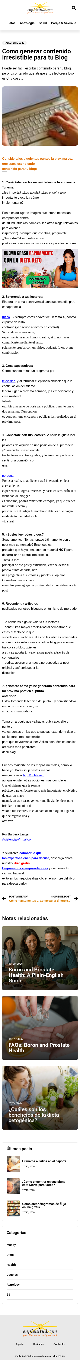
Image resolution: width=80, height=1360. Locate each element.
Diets (10, 1254)
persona (7, 475)
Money (11, 1244)
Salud (43, 23)
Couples (12, 1274)
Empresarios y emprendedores (25, 868)
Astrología (27, 23)
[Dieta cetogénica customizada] (40, 286)
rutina (6, 317)
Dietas (11, 23)
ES (8, 1294)
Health (11, 1264)
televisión (8, 381)
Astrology (13, 1284)
